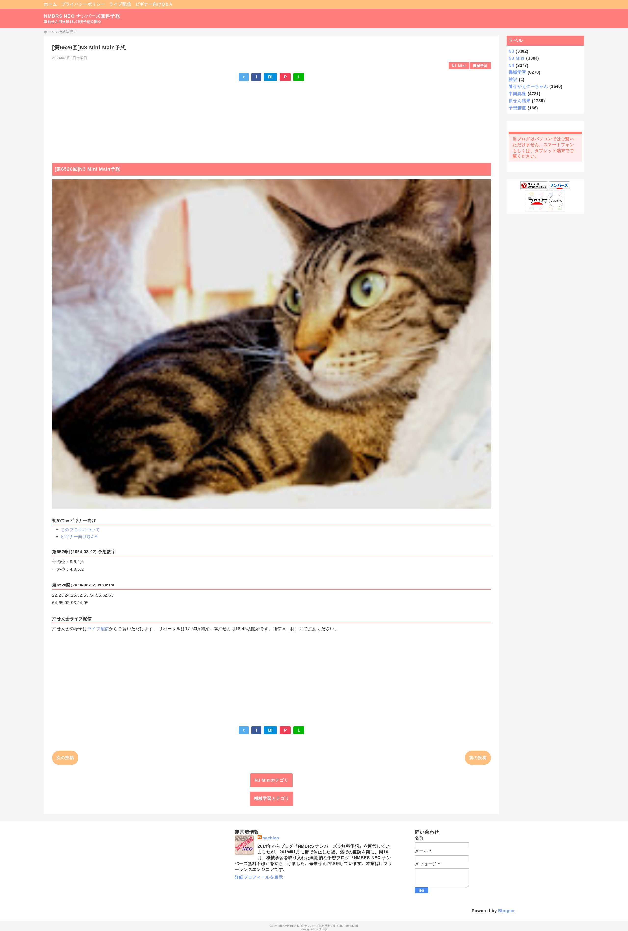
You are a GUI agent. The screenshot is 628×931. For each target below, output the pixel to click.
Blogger (506, 910)
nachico (270, 838)
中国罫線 (517, 93)
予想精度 (517, 108)
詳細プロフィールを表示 (259, 877)
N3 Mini (459, 66)
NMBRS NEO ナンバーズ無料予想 (82, 16)
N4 (511, 65)
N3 (511, 51)
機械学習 (480, 66)
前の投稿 (477, 757)
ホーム (50, 4)
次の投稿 (65, 757)
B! (270, 77)
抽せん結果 (519, 100)
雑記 (513, 79)
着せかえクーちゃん (528, 86)
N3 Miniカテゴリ (271, 780)
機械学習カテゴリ (271, 798)
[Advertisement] (271, 119)
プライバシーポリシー (83, 4)
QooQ (323, 929)
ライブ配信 (120, 4)
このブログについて (80, 530)
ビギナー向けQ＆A (154, 4)
